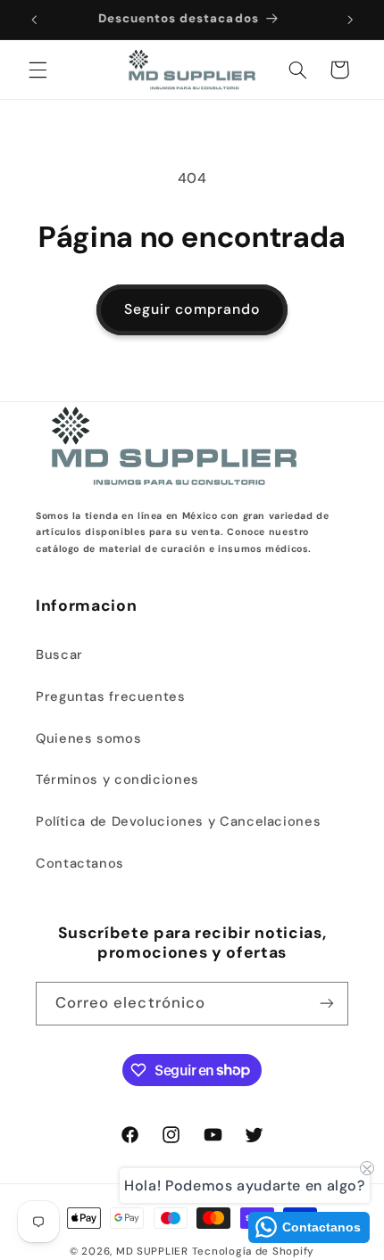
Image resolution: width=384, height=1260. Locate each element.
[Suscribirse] (326, 1003)
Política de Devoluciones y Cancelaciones (178, 821)
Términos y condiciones (117, 779)
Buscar (59, 654)
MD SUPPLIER (152, 1251)
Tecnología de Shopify (253, 1251)
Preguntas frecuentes (111, 696)
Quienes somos (88, 738)
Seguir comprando (192, 309)
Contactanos (80, 863)
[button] (37, 69)
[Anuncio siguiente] (350, 19)
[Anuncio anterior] (34, 19)
